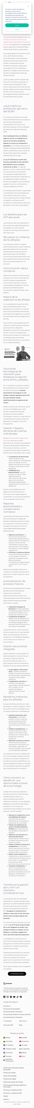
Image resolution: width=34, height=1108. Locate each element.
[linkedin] (4, 997)
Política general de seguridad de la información (14, 1086)
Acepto (17, 25)
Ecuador (25, 1045)
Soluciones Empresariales (11, 1009)
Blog (20, 1025)
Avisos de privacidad (9, 1076)
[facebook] (21, 997)
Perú (23, 1056)
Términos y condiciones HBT (12, 1093)
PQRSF (5, 1096)
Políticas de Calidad (9, 1079)
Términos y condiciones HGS (12, 1090)
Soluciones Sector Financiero (12, 1011)
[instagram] (8, 997)
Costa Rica (25, 1041)
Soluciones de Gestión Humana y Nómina (17, 1014)
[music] (11, 997)
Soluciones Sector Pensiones (12, 1017)
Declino (17, 29)
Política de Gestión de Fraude (13, 1082)
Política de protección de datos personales (13, 1068)
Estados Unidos (11, 1049)
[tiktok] (17, 997)
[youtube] (14, 997)
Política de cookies (9, 1073)
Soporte (6, 1099)
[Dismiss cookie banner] (28, 6)
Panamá (8, 1056)
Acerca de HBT (8, 1025)
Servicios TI (7, 1006)
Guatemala (25, 1049)
